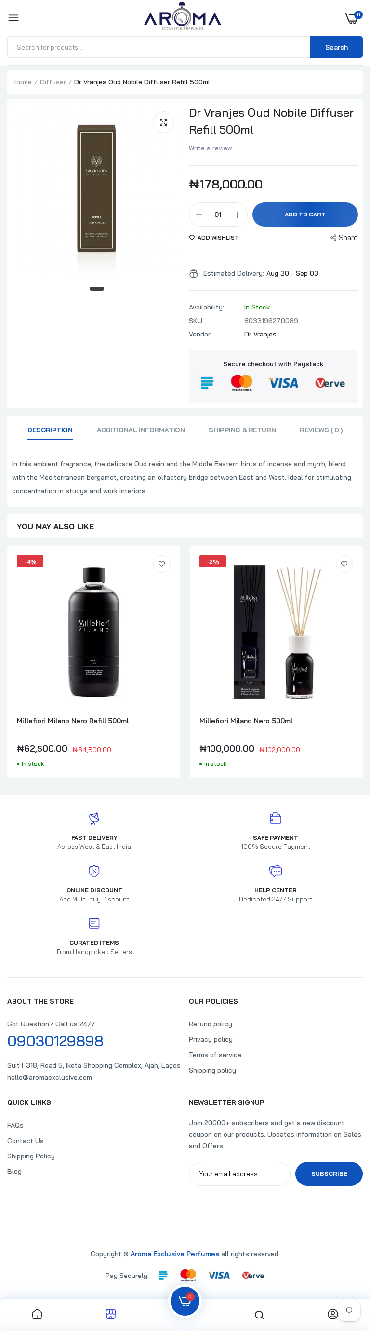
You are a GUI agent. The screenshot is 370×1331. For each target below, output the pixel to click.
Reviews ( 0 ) (321, 430)
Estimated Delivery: (233, 273)
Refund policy (210, 1024)
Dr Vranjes (260, 334)
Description (49, 430)
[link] (162, 564)
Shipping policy (212, 1070)
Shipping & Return (242, 430)
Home (23, 82)
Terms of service (215, 1054)
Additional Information (141, 430)
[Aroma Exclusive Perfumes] (182, 18)
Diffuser (53, 82)
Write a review (210, 148)
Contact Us (25, 1140)
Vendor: (200, 334)
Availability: (206, 307)
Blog (14, 1171)
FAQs (15, 1125)
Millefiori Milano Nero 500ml (245, 720)
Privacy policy (211, 1039)
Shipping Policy (31, 1156)
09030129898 (55, 1041)
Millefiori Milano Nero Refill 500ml (73, 720)
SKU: (196, 320)
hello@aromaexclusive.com (49, 1077)
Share (348, 237)
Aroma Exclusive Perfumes (175, 1254)
